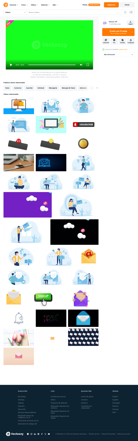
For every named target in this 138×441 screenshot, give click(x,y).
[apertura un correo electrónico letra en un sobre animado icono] (13, 298)
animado (83, 88)
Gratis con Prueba (118, 32)
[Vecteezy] (5, 5)
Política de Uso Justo (123, 434)
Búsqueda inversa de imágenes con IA (25, 416)
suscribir (29, 88)
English (115, 396)
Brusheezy (22, 396)
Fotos (23, 5)
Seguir (131, 24)
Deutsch (115, 406)
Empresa (21, 406)
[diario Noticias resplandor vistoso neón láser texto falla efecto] (51, 318)
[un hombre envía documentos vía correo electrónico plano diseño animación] (18, 277)
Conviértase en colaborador (86, 407)
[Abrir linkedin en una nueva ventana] (35, 434)
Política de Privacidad (108, 434)
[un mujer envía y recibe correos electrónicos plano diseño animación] (18, 181)
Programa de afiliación (59, 403)
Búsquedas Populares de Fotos (60, 412)
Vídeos (33, 5)
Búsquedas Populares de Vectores (60, 407)
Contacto (84, 400)
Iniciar (127, 5)
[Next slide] (95, 88)
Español (115, 400)
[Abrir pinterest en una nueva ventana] (38, 434)
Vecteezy (21, 400)
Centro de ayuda (87, 396)
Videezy (21, 403)
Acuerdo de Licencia (58, 396)
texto (7, 88)
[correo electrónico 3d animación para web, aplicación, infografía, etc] (81, 298)
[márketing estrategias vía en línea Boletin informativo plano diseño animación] (51, 105)
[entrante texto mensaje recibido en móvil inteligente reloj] (18, 162)
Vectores (13, 5)
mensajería (53, 88)
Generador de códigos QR (27, 424)
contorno (17, 88)
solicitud (41, 88)
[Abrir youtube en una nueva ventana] (49, 434)
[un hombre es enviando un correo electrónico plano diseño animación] (83, 162)
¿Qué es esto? (123, 49)
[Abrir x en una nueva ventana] (45, 434)
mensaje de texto (68, 88)
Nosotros (84, 403)
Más (54, 5)
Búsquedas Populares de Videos (60, 417)
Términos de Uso (94, 434)
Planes (84, 5)
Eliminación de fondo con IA (28, 421)
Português (116, 403)
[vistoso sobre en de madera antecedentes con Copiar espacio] (18, 337)
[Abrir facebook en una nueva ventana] (28, 434)
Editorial (44, 5)
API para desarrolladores (27, 412)
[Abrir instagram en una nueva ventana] (31, 434)
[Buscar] (125, 12)
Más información (109, 54)
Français (115, 409)
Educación (22, 409)
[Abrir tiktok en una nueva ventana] (42, 434)
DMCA (53, 400)
